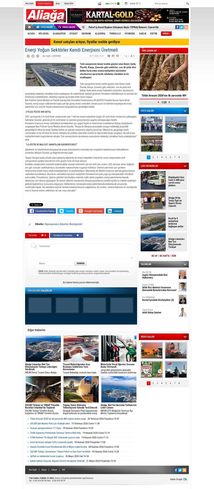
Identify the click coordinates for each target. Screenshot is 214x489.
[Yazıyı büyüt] (133, 55)
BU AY (154, 256)
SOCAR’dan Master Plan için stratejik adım (50, 423)
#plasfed (64, 224)
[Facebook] (28, 55)
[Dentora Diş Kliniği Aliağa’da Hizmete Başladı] (151, 124)
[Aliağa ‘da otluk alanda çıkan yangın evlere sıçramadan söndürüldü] (151, 350)
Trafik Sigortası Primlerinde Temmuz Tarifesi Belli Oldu (55, 433)
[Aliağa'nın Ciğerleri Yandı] (176, 350)
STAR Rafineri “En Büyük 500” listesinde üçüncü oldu (55, 437)
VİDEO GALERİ (147, 336)
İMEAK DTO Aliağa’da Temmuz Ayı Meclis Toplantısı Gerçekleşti (119, 409)
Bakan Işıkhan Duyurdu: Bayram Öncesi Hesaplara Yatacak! (57, 461)
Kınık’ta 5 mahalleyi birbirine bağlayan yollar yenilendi (175, 222)
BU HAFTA (165, 256)
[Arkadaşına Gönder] (113, 55)
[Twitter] (32, 55)
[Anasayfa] (29, 27)
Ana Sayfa (29, 3)
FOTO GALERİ (147, 110)
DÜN (174, 256)
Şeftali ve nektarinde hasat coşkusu (47, 456)
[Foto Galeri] (45, 27)
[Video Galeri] (67, 27)
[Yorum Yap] (109, 55)
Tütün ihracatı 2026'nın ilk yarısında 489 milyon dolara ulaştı (58, 418)
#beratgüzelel (75, 224)
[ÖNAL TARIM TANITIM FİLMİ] (151, 369)
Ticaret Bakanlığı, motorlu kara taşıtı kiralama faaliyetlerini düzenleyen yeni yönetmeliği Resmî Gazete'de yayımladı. (81, 368)
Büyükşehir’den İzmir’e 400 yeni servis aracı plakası (176, 181)
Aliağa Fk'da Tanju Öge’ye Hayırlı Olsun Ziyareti (175, 202)
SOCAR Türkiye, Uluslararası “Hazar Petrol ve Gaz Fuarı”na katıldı (60, 451)
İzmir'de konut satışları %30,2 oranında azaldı (51, 442)
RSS (63, 470)
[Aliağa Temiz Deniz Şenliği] (176, 124)
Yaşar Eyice (151, 311)
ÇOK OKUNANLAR (149, 166)
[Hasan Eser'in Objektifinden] (151, 143)
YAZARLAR (146, 264)
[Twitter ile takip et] (182, 27)
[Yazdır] (117, 55)
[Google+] (37, 55)
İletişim (54, 470)
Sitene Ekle (68, 3)
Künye (44, 470)
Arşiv (58, 3)
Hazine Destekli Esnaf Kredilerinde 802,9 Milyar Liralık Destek (58, 447)
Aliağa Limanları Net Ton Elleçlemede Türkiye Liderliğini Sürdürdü (176, 243)
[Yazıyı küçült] (125, 55)
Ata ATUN (155, 275)
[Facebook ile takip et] (177, 27)
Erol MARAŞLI (158, 298)
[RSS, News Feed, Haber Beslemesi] (186, 27)
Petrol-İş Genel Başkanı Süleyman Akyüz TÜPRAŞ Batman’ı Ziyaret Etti (123, 27)
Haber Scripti (176, 479)
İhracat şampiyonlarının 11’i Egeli (45, 428)
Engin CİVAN (159, 287)
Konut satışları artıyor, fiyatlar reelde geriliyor (87, 42)
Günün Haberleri (44, 3)
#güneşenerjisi (52, 224)
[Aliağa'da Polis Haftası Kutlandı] (176, 369)
